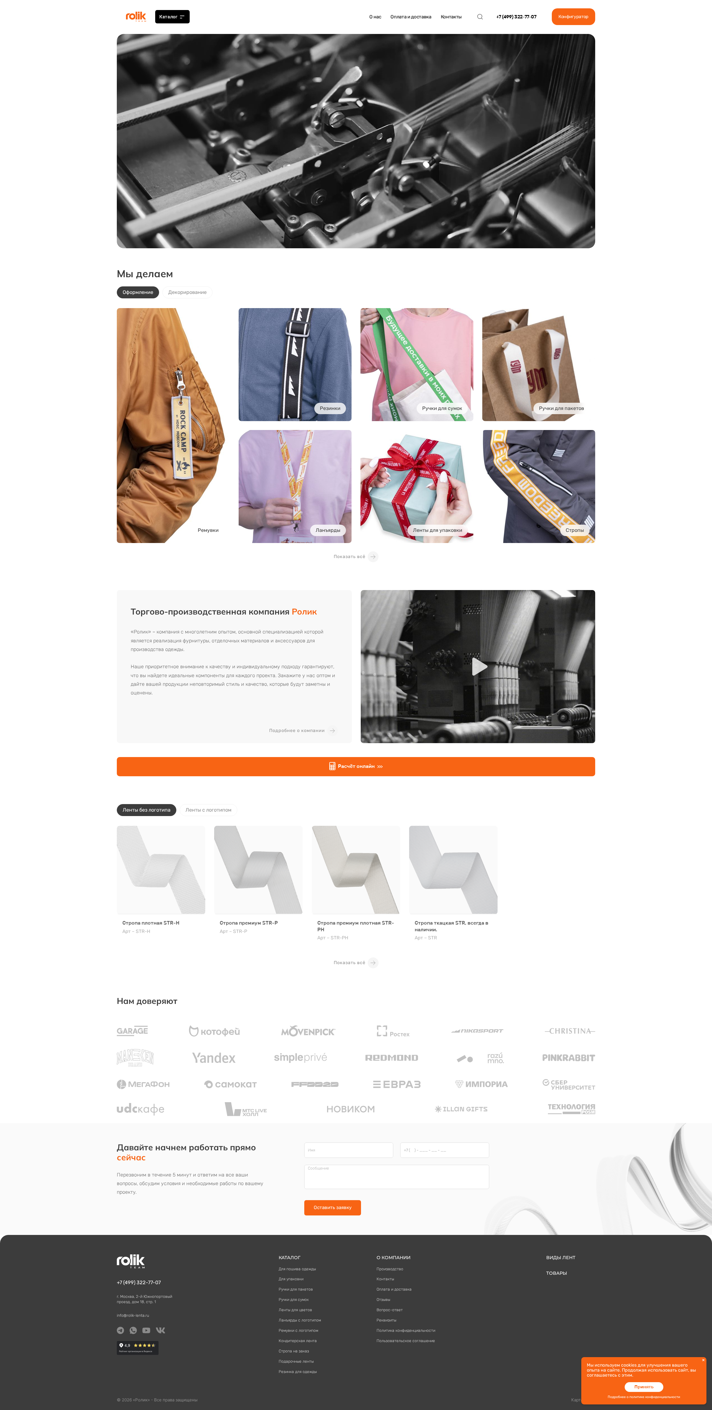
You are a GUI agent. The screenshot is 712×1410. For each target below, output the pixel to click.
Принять (644, 1386)
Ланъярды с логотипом (300, 1320)
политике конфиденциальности (654, 1397)
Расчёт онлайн (356, 766)
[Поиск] (480, 16)
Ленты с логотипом (208, 810)
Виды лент (560, 1257)
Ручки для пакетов (296, 1289)
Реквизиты (386, 1320)
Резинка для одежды (298, 1371)
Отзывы (383, 1299)
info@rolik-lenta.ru (133, 1315)
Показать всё (349, 556)
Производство (390, 1269)
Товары (556, 1273)
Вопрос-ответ (390, 1310)
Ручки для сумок (294, 1299)
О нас (375, 16)
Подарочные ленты (296, 1361)
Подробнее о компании (297, 730)
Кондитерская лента (298, 1340)
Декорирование (187, 292)
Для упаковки (291, 1279)
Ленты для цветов (295, 1310)
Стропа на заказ (294, 1351)
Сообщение (318, 1168)
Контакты (451, 16)
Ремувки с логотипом (298, 1330)
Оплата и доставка (410, 16)
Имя (311, 1150)
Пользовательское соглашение (406, 1340)
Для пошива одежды (297, 1269)
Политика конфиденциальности (406, 1330)
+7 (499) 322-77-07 (516, 16)
